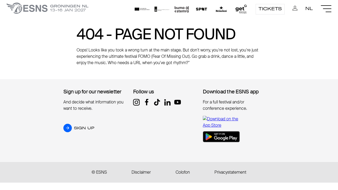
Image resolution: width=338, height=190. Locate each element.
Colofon (183, 172)
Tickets (270, 8)
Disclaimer (141, 172)
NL (309, 8)
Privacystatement (230, 172)
